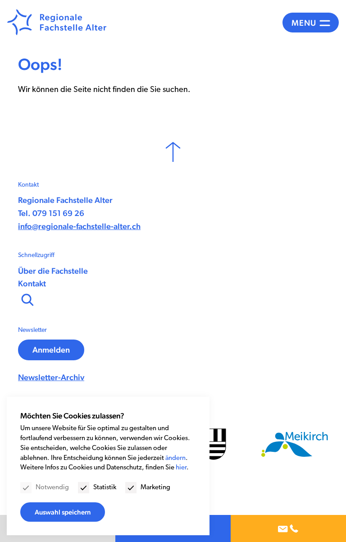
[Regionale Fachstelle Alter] (56, 22)
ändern (175, 458)
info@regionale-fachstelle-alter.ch (79, 226)
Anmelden (51, 349)
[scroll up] (173, 152)
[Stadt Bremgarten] (213, 444)
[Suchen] (26, 299)
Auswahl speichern (63, 512)
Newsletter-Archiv (51, 377)
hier (181, 467)
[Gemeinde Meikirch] (294, 444)
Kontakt (32, 283)
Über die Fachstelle (53, 271)
